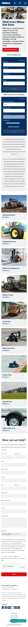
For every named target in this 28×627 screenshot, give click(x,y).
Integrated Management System (14, 624)
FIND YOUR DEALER (10, 49)
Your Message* (4, 516)
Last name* (17, 453)
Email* (2, 461)
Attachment (4, 530)
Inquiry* (3, 508)
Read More (5, 217)
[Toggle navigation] (25, 3)
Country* (3, 477)
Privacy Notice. (11, 552)
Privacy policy (14, 615)
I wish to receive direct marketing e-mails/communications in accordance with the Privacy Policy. (13, 558)
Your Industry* (4, 492)
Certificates (14, 622)
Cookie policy (14, 613)
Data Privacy (14, 619)
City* (2, 484)
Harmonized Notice (14, 617)
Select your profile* (5, 500)
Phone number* (4, 469)
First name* (3, 453)
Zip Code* (17, 484)
